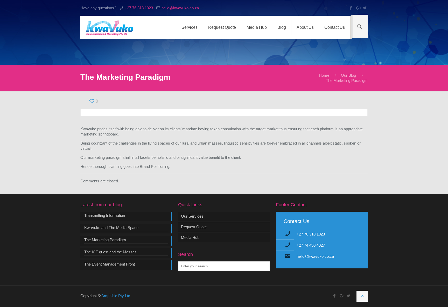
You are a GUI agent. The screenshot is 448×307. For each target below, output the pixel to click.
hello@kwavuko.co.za (180, 8)
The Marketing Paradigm (105, 240)
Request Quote (194, 227)
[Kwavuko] (109, 27)
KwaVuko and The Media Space (111, 227)
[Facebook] (351, 8)
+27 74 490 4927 (311, 245)
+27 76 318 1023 (139, 8)
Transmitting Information (104, 215)
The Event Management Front (109, 264)
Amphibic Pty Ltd (115, 296)
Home (324, 75)
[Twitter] (365, 8)
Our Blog (348, 75)
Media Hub (190, 237)
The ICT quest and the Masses (110, 252)
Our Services (192, 216)
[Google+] (358, 8)
